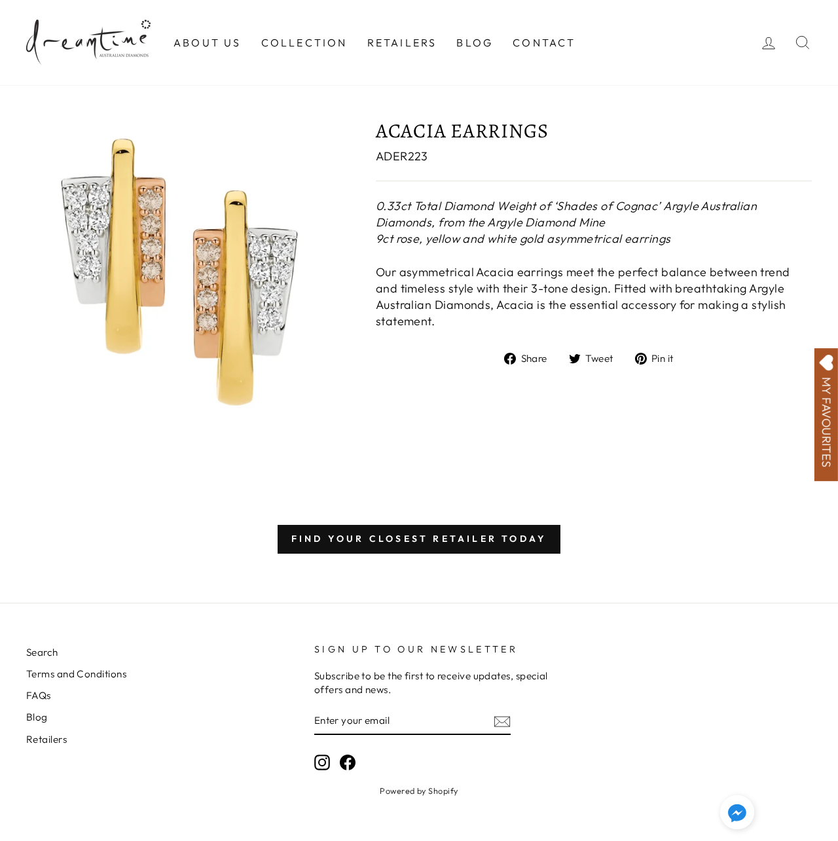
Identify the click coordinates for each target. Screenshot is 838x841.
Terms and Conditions (76, 674)
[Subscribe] (502, 721)
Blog (474, 42)
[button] (737, 813)
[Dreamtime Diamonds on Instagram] (322, 762)
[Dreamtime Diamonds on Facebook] (347, 762)
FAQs (38, 695)
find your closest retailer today (419, 539)
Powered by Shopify (419, 790)
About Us (207, 42)
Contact (544, 42)
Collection (304, 42)
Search (42, 652)
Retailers (402, 42)
